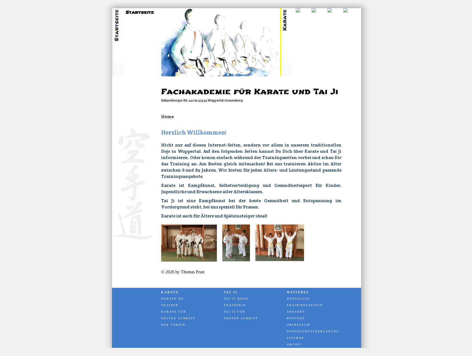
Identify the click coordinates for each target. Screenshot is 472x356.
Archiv (294, 344)
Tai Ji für (234, 311)
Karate (170, 292)
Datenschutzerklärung (313, 331)
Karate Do (172, 298)
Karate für (173, 311)
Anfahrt (296, 311)
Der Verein (173, 324)
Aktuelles (298, 298)
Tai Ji (230, 292)
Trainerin (235, 305)
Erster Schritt (178, 318)
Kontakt (296, 318)
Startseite (140, 12)
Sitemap (295, 337)
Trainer (170, 305)
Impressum (298, 324)
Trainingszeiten (305, 305)
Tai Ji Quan (236, 298)
